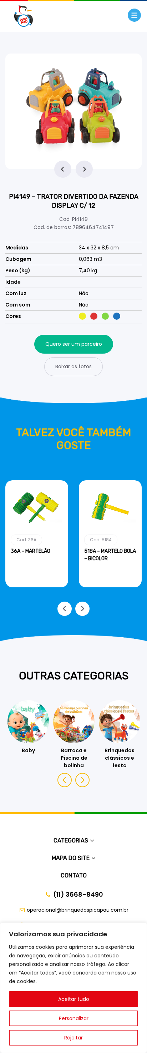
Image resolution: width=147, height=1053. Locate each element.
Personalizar (73, 1018)
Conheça (37, 585)
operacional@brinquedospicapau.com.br (77, 909)
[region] (73, 987)
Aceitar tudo (73, 999)
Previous (62, 169)
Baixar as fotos (73, 366)
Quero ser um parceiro (73, 344)
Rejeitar (73, 1037)
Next (84, 169)
